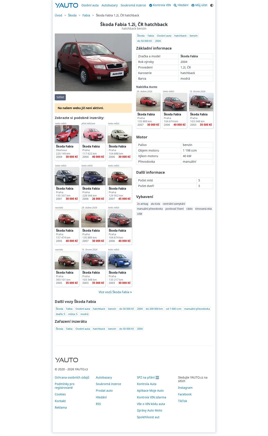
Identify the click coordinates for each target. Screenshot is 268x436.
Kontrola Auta (146, 384)
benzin (194, 35)
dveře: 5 (60, 314)
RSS (98, 404)
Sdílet (60, 97)
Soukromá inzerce (133, 5)
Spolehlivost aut (148, 417)
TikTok (182, 401)
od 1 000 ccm (173, 308)
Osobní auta (90, 5)
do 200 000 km (154, 308)
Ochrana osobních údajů (72, 377)
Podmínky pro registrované (65, 386)
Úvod (58, 15)
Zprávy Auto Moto (149, 410)
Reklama (61, 407)
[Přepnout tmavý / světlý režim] (211, 4)
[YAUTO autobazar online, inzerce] (66, 5)
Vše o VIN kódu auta (151, 404)
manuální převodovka (197, 308)
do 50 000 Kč (144, 41)
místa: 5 (72, 314)
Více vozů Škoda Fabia (114, 292)
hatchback (180, 35)
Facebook (185, 394)
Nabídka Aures (146, 87)
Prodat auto (104, 391)
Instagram (185, 388)
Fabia (86, 15)
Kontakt (60, 401)
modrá (84, 314)
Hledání (101, 397)
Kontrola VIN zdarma (151, 397)
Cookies (60, 394)
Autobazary (110, 5)
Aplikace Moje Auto (150, 391)
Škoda (72, 15)
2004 (158, 41)
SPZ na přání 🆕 (148, 377)
